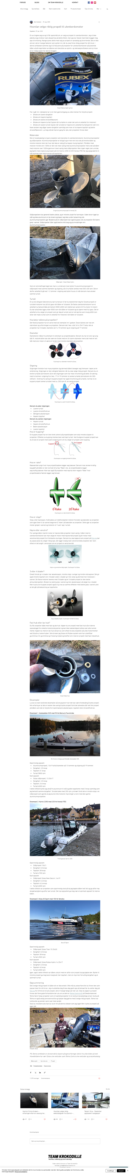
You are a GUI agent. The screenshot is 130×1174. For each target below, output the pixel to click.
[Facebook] (89, 3)
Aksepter (121, 1171)
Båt (44, 9)
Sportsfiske (35, 9)
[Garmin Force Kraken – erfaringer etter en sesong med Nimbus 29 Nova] (34, 1100)
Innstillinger (110, 1171)
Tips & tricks (89, 9)
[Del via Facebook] (31, 1072)
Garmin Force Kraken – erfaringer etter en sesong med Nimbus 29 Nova (34, 1112)
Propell (53, 1061)
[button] (107, 9)
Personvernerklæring (21, 1172)
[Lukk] (128, 1170)
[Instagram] (92, 3)
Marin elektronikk (54, 9)
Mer (98, 9)
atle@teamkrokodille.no (67, 1165)
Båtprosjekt (34, 1061)
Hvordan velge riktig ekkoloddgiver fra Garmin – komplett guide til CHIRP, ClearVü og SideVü (63, 1112)
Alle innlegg (24, 9)
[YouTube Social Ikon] (95, 3)
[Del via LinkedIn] (40, 1072)
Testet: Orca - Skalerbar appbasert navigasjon (93, 1112)
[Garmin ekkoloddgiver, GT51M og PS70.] (65, 1100)
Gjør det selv (44, 1061)
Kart (65, 9)
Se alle (108, 1089)
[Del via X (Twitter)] (35, 1072)
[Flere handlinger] (99, 22)
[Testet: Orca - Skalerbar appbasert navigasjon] (96, 1100)
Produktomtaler (76, 9)
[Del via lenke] (45, 1072)
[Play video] (65, 1027)
